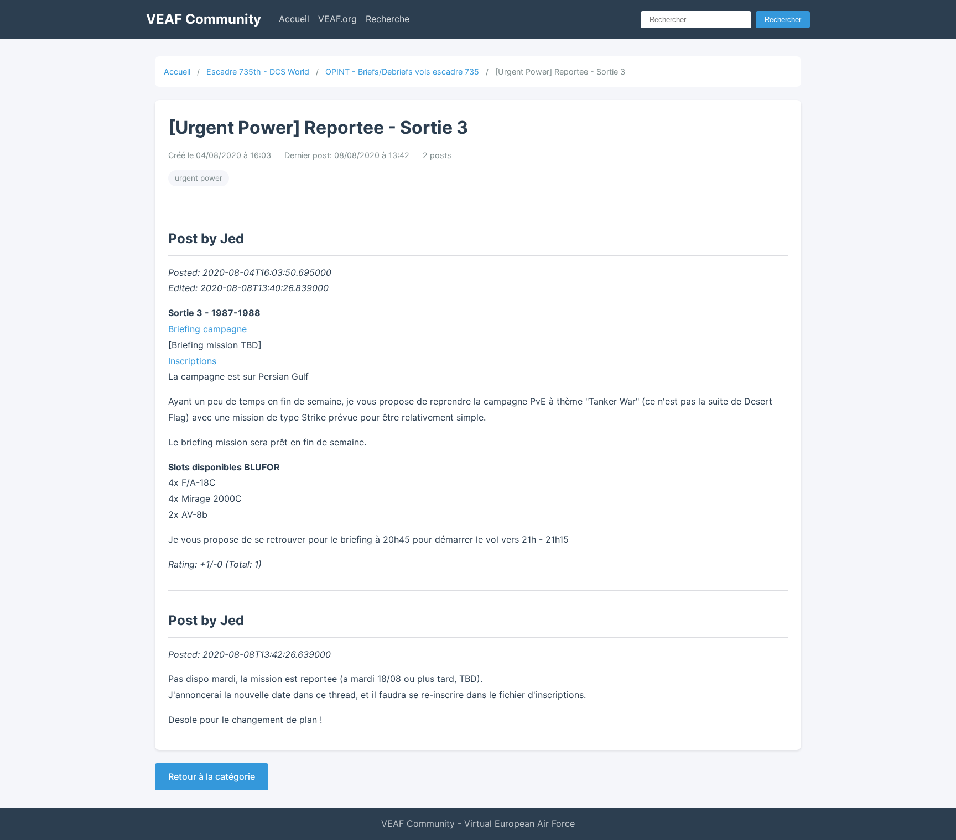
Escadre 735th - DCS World (257, 71)
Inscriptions (192, 360)
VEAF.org (337, 18)
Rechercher (783, 19)
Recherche (387, 18)
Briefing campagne (207, 328)
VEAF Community (203, 19)
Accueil (294, 18)
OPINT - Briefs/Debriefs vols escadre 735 (402, 71)
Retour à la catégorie (211, 776)
